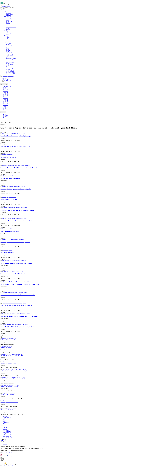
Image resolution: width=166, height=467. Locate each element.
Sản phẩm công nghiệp (10, 72)
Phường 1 (5, 87)
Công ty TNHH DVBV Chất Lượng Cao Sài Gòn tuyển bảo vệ (17, 326)
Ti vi (7, 25)
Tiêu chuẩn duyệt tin (7, 432)
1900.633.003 (3, 440)
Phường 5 (5, 107)
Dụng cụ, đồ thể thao (10, 70)
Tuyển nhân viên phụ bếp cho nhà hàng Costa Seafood (12, 355)
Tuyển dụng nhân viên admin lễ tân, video (9, 402)
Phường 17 (5, 94)
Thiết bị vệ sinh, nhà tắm (11, 58)
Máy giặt (7, 49)
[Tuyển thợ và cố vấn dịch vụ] (7, 154)
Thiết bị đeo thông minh (11, 27)
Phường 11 (5, 88)
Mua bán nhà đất (9, 14)
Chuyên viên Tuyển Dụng (7, 252)
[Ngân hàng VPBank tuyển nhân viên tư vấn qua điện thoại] (13, 303)
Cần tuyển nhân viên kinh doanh (7, 394)
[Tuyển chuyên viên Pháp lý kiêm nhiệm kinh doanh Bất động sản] (14, 369)
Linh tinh (7, 66)
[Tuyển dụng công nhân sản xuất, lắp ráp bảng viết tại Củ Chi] (13, 377)
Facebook (5, 444)
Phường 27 (5, 103)
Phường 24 (5, 100)
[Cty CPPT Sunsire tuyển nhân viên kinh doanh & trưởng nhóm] (14, 292)
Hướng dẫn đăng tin (7, 436)
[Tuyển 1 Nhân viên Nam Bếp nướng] (9, 175)
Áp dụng (2, 124)
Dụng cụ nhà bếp (9, 55)
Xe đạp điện (8, 39)
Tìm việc (7, 34)
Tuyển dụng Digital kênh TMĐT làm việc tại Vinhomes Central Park (19, 167)
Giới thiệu (5, 427)
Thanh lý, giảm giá (9, 68)
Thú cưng (8, 63)
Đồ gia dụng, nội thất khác (11, 59)
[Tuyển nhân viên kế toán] (6, 346)
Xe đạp (7, 38)
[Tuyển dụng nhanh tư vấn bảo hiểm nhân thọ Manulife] (12, 239)
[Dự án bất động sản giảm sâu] (7, 76)
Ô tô (7, 36)
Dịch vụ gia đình (9, 45)
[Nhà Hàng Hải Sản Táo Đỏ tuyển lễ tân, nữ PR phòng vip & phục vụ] (15, 313)
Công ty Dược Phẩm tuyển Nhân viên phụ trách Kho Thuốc (17, 220)
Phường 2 (5, 96)
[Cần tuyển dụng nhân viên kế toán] (8, 408)
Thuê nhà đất (8, 15)
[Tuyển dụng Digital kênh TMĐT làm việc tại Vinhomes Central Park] (15, 165)
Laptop (7, 20)
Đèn (6, 57)
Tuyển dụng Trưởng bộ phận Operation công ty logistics (16, 189)
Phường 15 (5, 93)
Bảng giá (5, 429)
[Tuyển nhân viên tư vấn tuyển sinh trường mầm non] (12, 271)
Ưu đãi (4, 433)
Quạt (7, 56)
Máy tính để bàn (9, 21)
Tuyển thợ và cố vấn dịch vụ (8, 157)
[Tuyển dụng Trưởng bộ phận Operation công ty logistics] (13, 186)
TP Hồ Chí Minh (6, 79)
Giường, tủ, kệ (9, 52)
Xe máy (7, 37)
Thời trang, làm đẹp (10, 62)
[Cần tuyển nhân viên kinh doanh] (8, 393)
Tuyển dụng (8, 32)
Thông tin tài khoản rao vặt (8, 434)
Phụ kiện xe (8, 41)
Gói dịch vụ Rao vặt (6, 6)
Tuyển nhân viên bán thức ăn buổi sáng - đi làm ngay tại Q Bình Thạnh (20, 284)
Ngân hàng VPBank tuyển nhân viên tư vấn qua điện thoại (16, 305)
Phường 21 (5, 98)
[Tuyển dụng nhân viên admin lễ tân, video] (10, 400)
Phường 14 (5, 92)
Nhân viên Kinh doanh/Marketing (10, 231)
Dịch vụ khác (8, 43)
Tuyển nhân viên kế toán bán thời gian (8, 363)
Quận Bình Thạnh (7, 80)
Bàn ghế (7, 51)
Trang (2, 335)
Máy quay (8, 23)
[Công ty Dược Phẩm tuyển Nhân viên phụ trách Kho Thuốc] (13, 218)
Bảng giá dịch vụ (6, 430)
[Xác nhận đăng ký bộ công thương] (8, 452)
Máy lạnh (8, 50)
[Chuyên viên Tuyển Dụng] (6, 250)
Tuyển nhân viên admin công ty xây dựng (9, 386)
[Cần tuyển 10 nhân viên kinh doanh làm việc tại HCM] (12, 144)
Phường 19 (5, 95)
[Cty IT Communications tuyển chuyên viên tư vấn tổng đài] (13, 260)
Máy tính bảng (9, 18)
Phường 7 (5, 109)
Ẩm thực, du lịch (9, 64)
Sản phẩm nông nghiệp (10, 73)
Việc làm (5, 114)
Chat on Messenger (12, 465)
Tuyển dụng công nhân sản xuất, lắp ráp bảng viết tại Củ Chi (13, 378)
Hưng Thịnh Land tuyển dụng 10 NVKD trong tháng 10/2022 (17, 210)
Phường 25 (5, 101)
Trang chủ (5, 78)
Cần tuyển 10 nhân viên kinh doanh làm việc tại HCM (15, 146)
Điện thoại (8, 17)
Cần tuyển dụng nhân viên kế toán (8, 409)
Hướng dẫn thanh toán (7, 437)
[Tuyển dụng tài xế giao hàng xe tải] (8, 338)
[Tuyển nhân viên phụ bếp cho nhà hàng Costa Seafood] (12, 354)
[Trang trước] (1, 336)
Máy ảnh (7, 22)
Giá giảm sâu (8, 13)
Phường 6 (5, 108)
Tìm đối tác (8, 44)
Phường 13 (5, 91)
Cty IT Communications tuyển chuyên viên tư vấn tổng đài (16, 263)
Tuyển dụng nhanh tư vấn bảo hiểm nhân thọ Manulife (15, 242)
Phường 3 (5, 106)
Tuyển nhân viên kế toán (6, 347)
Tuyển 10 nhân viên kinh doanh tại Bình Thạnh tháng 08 (16, 136)
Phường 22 (5, 99)
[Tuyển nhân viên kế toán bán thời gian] (9, 362)
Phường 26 (5, 102)
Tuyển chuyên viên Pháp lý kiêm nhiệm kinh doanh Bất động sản (14, 370)
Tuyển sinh (8, 31)
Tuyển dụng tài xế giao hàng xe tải (8, 339)
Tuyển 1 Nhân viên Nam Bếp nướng (10, 178)
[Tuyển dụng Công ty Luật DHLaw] (8, 197)
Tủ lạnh (7, 48)
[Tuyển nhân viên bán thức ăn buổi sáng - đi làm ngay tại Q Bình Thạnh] (16, 281)
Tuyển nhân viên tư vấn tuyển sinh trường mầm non (15, 273)
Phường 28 (5, 105)
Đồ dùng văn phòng (10, 71)
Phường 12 (5, 89)
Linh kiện (8, 29)
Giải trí (7, 65)
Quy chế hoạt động (7, 431)
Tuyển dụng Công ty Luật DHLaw (10, 199)
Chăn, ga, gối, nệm (9, 54)
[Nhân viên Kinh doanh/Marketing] (8, 228)
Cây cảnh (8, 69)
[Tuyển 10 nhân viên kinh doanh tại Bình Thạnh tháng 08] (13, 133)
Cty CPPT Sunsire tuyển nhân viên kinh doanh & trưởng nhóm (18, 295)
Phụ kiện (7, 28)
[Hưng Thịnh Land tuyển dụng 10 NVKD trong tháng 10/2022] (14, 207)
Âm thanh (8, 24)
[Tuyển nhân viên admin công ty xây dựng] (10, 385)
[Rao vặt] (5, 4)
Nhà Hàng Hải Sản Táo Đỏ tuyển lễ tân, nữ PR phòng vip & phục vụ (19, 316)
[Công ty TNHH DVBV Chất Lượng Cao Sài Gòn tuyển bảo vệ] (14, 324)
